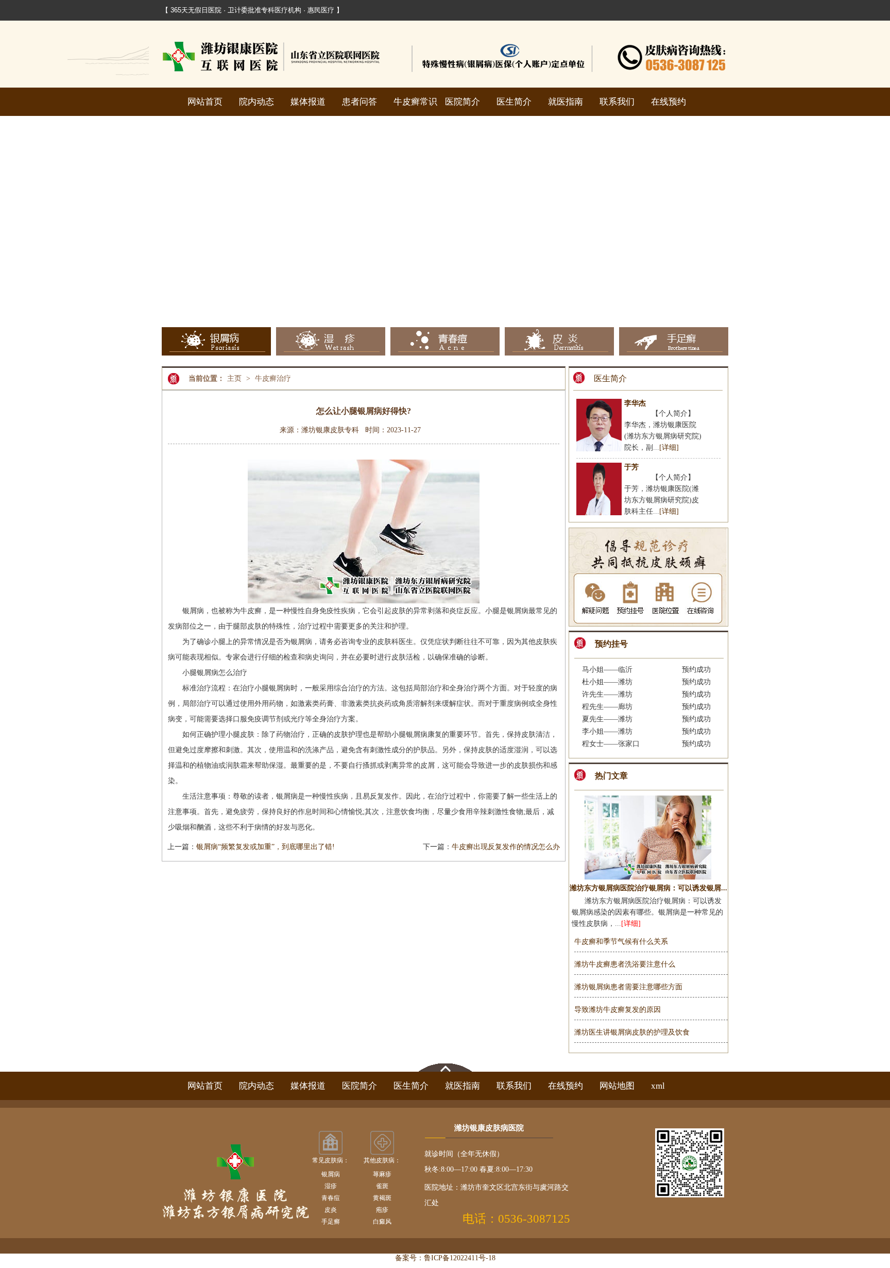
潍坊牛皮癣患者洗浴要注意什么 (624, 964)
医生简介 (514, 102)
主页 (234, 378)
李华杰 (635, 403)
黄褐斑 (382, 1198)
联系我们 (617, 102)
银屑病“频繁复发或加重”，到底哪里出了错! (265, 847)
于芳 (631, 467)
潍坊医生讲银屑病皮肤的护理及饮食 (632, 1032)
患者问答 (359, 102)
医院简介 (462, 102)
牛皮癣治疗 (273, 378)
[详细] (669, 447)
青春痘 (330, 1198)
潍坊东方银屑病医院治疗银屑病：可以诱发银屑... (648, 888)
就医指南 (565, 102)
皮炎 (330, 1209)
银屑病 (330, 1174)
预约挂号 (611, 643)
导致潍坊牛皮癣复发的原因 (617, 1009)
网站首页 (204, 102)
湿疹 (330, 1186)
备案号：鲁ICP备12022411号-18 (445, 1258)
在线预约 (668, 102)
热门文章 (611, 775)
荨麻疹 (382, 1174)
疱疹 (382, 1209)
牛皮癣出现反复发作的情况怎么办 (506, 847)
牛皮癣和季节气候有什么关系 (621, 941)
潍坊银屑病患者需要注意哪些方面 (628, 987)
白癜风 (382, 1221)
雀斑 (382, 1186)
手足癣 (330, 1221)
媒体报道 (308, 102)
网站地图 (617, 1086)
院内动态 (256, 102)
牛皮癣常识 (415, 102)
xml (658, 1086)
